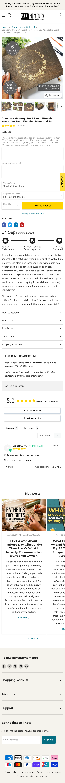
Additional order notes (12, 163)
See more (31, 638)
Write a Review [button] (34, 410)
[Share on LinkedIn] (16, 224)
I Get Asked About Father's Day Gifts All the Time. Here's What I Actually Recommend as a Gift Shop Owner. (23, 548)
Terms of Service (53, 772)
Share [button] (10, 467)
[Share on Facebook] (4, 224)
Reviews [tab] (10, 428)
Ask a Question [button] (34, 418)
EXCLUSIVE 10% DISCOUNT (20, 356)
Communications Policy (31, 772)
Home (5, 27)
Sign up (48, 739)
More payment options (32, 213)
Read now (22, 617)
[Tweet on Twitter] (10, 224)
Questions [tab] (29, 428)
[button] (54, 467)
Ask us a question (14, 385)
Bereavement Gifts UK (23, 27)
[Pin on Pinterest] (22, 224)
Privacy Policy (11, 772)
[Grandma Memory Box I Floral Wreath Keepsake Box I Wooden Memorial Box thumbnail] (7, 106)
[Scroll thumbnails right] (60, 106)
